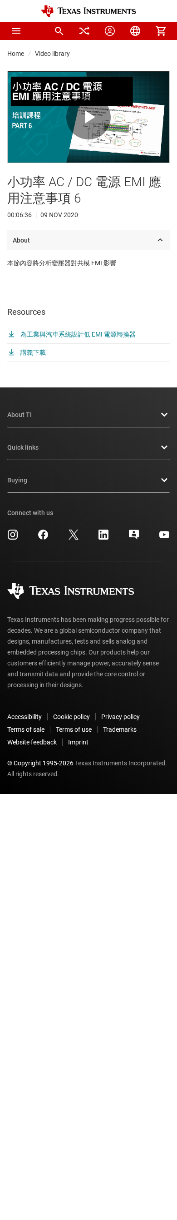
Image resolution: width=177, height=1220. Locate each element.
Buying (17, 480)
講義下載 (32, 352)
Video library (52, 53)
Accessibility (24, 716)
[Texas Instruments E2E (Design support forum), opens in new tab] (133, 537)
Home (15, 53)
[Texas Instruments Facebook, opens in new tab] (43, 537)
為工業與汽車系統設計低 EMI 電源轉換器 (77, 334)
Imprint (78, 742)
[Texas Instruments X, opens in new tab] (73, 537)
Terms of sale (25, 729)
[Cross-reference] (84, 31)
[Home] (88, 11)
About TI (19, 414)
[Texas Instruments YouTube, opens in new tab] (164, 537)
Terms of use (74, 729)
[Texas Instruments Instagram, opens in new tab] (12, 537)
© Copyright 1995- (40, 763)
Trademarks (120, 729)
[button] (16, 31)
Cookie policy (71, 716)
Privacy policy (120, 716)
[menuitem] (59, 31)
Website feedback (32, 742)
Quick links (23, 447)
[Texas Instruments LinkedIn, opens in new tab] (103, 537)
